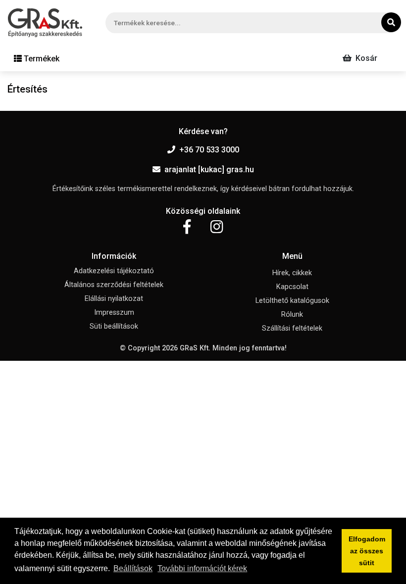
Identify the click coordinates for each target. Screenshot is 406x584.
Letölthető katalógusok (292, 300)
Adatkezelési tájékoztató (114, 271)
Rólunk (292, 314)
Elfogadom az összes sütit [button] (367, 551)
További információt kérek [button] (202, 568)
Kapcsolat (292, 287)
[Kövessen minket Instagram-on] (216, 227)
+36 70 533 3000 (209, 149)
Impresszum (114, 312)
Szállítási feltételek (292, 328)
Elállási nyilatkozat (114, 298)
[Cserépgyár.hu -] (45, 23)
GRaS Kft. (195, 348)
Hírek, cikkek (292, 273)
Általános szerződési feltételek (113, 285)
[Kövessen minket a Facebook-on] (187, 227)
